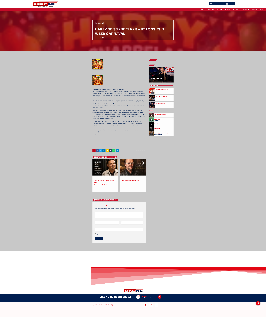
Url (95, 226)
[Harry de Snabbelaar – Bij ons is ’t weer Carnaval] (97, 86)
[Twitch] (156, 305)
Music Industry (99, 23)
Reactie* (96, 211)
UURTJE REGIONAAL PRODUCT (162, 89)
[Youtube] (151, 305)
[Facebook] (145, 305)
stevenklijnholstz (102, 145)
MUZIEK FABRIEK (156, 78)
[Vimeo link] (44, 3)
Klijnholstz (114, 305)
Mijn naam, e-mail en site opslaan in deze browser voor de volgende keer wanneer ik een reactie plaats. (114, 234)
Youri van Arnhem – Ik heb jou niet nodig (104, 181)
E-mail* (122, 220)
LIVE (152, 75)
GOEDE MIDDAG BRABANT (161, 96)
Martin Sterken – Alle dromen (130, 180)
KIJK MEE (229, 4)
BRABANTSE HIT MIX (160, 103)
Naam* (96, 220)
